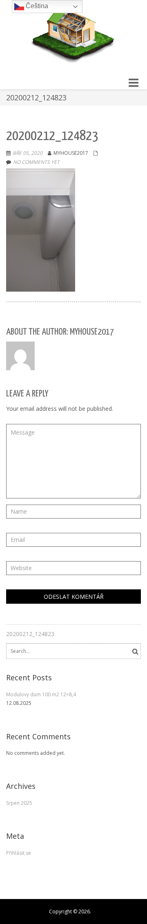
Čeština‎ (36, 5)
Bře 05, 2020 (27, 152)
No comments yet (36, 162)
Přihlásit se (18, 852)
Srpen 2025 (19, 802)
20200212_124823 (30, 634)
